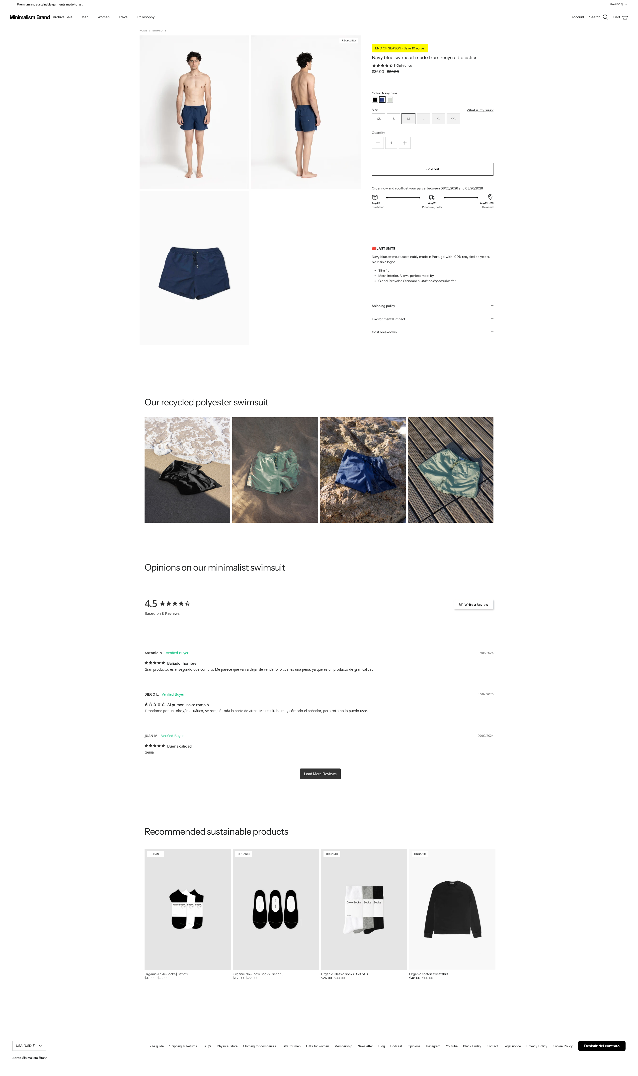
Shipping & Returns (183, 1046)
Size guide (156, 1046)
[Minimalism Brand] (30, 17)
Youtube (452, 1046)
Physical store (227, 1046)
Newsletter (365, 1046)
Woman (103, 17)
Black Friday (472, 1046)
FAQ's (207, 1046)
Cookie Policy (563, 1046)
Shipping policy (383, 306)
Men (84, 17)
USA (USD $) (616, 4)
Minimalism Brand (34, 1058)
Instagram (433, 1046)
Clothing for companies (259, 1046)
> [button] (320, 774)
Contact (492, 1046)
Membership (343, 1046)
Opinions (414, 1046)
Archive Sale (63, 17)
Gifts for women (317, 1046)
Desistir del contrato (602, 1046)
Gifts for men (291, 1046)
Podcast (396, 1046)
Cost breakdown (384, 332)
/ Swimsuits (158, 30)
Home (144, 30)
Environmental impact (388, 319)
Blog (381, 1046)
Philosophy (146, 17)
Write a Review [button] (476, 604)
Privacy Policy (536, 1046)
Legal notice (512, 1046)
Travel (123, 17)
